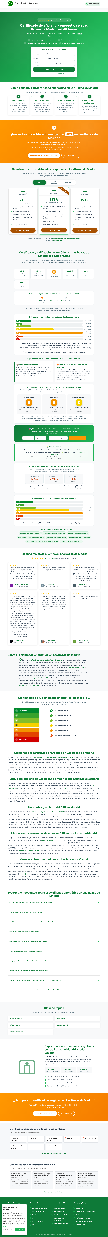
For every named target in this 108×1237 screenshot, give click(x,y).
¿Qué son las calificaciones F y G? (63, 735)
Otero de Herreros (90, 1138)
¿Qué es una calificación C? (61, 720)
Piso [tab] (39, 182)
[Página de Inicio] (10, 4)
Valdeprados (52, 1146)
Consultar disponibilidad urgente (44, 155)
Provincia (36, 54)
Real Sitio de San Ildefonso (17, 1139)
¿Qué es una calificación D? (61, 725)
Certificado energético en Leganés (78, 533)
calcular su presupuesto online (30, 685)
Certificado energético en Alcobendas (54, 533)
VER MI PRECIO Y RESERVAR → (54, 69)
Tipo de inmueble (36, 64)
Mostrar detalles (7, 1233)
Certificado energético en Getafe (56, 537)
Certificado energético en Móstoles (79, 537)
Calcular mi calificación (77, 438)
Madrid (24, 10)
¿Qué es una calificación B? (61, 715)
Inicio (9, 10)
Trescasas (33, 1146)
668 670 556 (94, 4)
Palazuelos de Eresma (16, 1147)
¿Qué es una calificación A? (61, 710)
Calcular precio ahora (45, 1113)
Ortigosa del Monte (52, 1139)
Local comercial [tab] (68, 182)
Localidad (36, 59)
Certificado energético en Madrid (29, 533)
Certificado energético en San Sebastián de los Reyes (42, 541)
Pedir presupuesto (23, 230)
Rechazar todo (8, 1229)
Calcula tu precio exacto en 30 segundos (65, 238)
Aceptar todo (20, 1229)
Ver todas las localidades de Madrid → (54, 1153)
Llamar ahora (72, 155)
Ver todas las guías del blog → (54, 1192)
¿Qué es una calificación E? (61, 730)
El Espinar (33, 1138)
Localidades (16, 10)
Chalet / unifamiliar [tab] (54, 182)
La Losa (68, 1138)
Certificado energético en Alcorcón (71, 541)
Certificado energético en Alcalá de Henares (31, 537)
